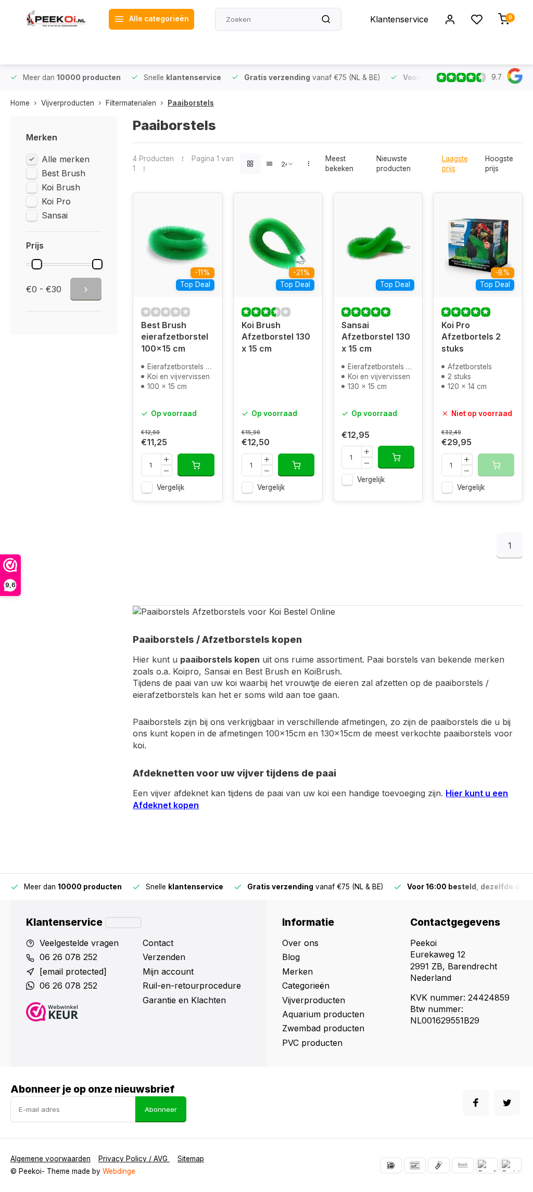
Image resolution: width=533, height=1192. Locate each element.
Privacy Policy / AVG (134, 1159)
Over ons (300, 943)
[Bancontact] (415, 1165)
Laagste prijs (455, 163)
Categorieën (305, 985)
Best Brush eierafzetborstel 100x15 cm (174, 337)
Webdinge (119, 1171)
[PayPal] (487, 1165)
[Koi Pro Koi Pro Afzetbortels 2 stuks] (478, 245)
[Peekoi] (58, 19)
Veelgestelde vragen (79, 943)
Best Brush (63, 173)
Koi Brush (61, 187)
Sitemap (190, 1159)
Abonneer (161, 1109)
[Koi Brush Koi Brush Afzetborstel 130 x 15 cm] (278, 245)
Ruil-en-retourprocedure (192, 985)
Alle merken (66, 159)
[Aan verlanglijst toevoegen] (206, 208)
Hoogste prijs (499, 163)
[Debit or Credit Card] (511, 1165)
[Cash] (439, 1165)
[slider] (37, 264)
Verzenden (164, 957)
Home (20, 103)
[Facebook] (476, 1103)
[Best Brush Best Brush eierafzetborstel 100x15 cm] (177, 245)
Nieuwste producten (393, 163)
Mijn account (168, 971)
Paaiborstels (191, 103)
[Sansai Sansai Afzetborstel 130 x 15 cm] (378, 245)
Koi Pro (56, 201)
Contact (158, 943)
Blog (291, 957)
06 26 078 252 (68, 957)
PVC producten (312, 1043)
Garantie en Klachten (184, 1000)
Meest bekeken (339, 163)
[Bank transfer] (463, 1165)
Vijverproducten (67, 103)
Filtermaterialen (131, 103)
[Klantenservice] (123, 922)
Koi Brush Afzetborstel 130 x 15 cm (276, 337)
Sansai (55, 215)
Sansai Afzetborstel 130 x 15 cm (375, 337)
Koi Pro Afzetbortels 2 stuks (471, 337)
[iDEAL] (391, 1165)
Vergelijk (170, 487)
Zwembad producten (323, 1028)
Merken (297, 971)
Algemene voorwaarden (50, 1159)
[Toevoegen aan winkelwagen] (195, 465)
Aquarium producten (323, 1014)
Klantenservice (399, 19)
